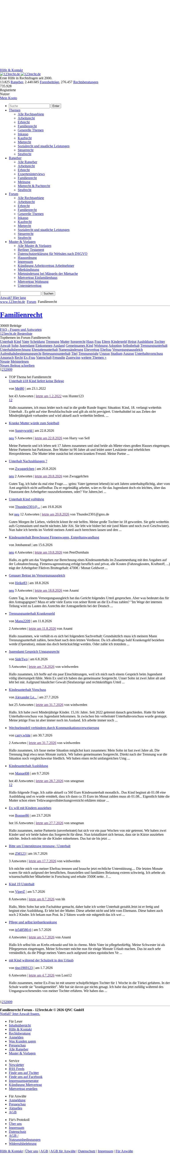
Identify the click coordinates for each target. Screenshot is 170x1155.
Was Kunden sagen (22, 1041)
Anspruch (7, 357)
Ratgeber (17, 82)
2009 (8, 369)
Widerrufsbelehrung (23, 1143)
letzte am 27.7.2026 (49, 823)
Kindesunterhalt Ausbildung (28, 766)
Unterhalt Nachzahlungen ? (28, 461)
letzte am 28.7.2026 (49, 781)
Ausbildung (145, 341)
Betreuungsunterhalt (56, 353)
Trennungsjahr (88, 353)
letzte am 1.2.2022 (49, 396)
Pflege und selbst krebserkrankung (33, 922)
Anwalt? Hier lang (13, 298)
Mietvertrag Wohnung (33, 281)
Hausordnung (27, 258)
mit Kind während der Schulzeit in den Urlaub (41, 960)
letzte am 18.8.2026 (48, 590)
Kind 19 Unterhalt (21, 884)
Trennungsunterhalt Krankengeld (32, 613)
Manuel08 (22, 773)
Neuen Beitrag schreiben (17, 365)
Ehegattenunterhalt (45, 349)
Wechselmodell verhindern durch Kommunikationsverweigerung (54, 728)
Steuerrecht (25, 150)
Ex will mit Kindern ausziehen (30, 808)
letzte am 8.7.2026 (41, 899)
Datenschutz (17, 1132)
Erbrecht (24, 122)
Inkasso (23, 134)
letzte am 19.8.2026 (48, 552)
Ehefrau (105, 349)
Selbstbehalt (131, 345)
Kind (17, 341)
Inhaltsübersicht (20, 1025)
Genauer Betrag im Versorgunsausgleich (37, 575)
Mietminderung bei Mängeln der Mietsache (48, 273)
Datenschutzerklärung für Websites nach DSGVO (52, 254)
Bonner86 (22, 815)
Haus (90, 341)
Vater (25, 341)
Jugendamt (27, 345)
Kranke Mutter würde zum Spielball (34, 423)
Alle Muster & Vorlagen (34, 246)
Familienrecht (27, 126)
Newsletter (16, 1065)
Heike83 (21, 583)
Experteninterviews (31, 174)
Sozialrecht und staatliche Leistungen (44, 146)
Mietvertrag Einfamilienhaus (37, 277)
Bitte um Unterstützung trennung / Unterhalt (39, 846)
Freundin (58, 357)
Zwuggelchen (24, 469)
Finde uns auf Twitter (24, 1073)
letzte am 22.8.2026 (48, 438)
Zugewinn (73, 357)
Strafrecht (24, 154)
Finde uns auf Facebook (25, 1077)
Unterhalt (6, 341)
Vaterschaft (44, 357)
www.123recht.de (12, 302)
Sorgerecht (77, 341)
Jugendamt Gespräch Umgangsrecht (34, 651)
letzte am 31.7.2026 (49, 705)
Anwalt (5, 345)
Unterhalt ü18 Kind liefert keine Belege (36, 381)
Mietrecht (24, 142)
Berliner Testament (31, 250)
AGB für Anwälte (63, 1151)
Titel (74, 353)
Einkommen (43, 345)
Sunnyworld (24, 430)
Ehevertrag (91, 349)
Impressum (25, 262)
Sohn (15, 345)
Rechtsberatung (20, 1033)
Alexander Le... (26, 697)
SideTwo (21, 659)
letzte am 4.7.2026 (41, 975)
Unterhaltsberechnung (15, 349)
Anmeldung (17, 1100)
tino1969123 (24, 968)
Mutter (65, 341)
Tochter (159, 341)
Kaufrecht (25, 138)
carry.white (23, 735)
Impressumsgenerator (24, 1081)
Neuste (5, 361)
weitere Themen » (93, 357)
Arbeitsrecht (26, 118)
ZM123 (20, 853)
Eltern (106, 341)
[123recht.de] (20, 74)
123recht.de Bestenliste (16, 333)
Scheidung (37, 341)
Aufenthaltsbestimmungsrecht (20, 353)
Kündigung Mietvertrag (25, 1085)
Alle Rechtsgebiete (31, 114)
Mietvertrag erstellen (23, 1089)
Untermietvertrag (29, 285)
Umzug (104, 353)
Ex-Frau (29, 357)
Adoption (115, 345)
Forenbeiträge (49, 82)
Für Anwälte (124, 1151)
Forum (13, 194)
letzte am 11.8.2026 (42, 628)
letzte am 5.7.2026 (41, 937)
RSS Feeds (16, 1069)
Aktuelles (15, 1108)
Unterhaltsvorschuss (149, 353)
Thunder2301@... (27, 507)
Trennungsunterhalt (153, 345)
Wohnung (101, 345)
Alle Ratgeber (27, 162)
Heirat (132, 341)
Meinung (24, 182)
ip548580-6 (23, 930)
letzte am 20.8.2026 (48, 476)
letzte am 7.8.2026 (41, 667)
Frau (98, 341)
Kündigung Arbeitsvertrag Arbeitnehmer (46, 265)
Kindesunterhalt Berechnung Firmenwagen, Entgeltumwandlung (54, 537)
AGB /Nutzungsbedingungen (25, 1137)
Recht (19, 357)
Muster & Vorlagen (22, 242)
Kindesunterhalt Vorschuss (27, 690)
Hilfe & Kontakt (11, 70)
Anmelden (16, 1037)
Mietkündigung (28, 269)
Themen (14, 110)
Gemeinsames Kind (79, 345)
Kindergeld (119, 341)
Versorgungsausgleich (127, 349)
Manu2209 (22, 621)
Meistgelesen (20, 361)
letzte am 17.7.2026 (42, 861)
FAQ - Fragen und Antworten (21, 329)
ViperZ (20, 891)
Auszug (128, 353)
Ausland (59, 345)
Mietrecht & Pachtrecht (34, 186)
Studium (116, 353)
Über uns (15, 1124)
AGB (13, 1112)
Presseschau (17, 1045)
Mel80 (19, 388)
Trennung (52, 341)
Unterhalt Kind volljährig (26, 499)
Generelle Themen (31, 130)
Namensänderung (71, 349)
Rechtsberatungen (85, 82)
